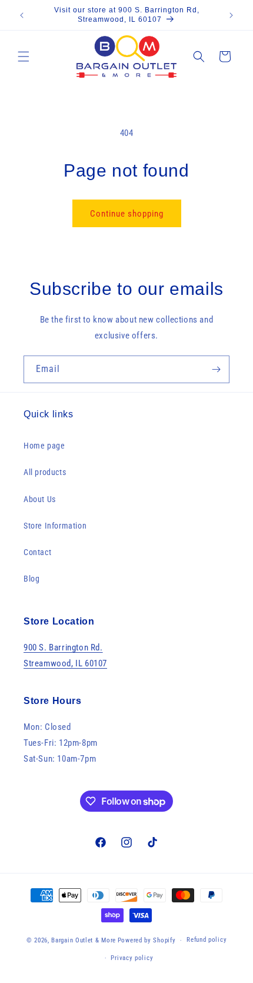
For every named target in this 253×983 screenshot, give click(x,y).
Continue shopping (127, 213)
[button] (23, 56)
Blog (31, 578)
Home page (44, 445)
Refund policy (207, 940)
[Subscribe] (216, 369)
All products (45, 472)
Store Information (55, 525)
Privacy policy (132, 958)
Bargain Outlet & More (83, 940)
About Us (40, 499)
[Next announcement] (231, 15)
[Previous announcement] (22, 15)
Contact (37, 552)
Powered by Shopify (147, 940)
